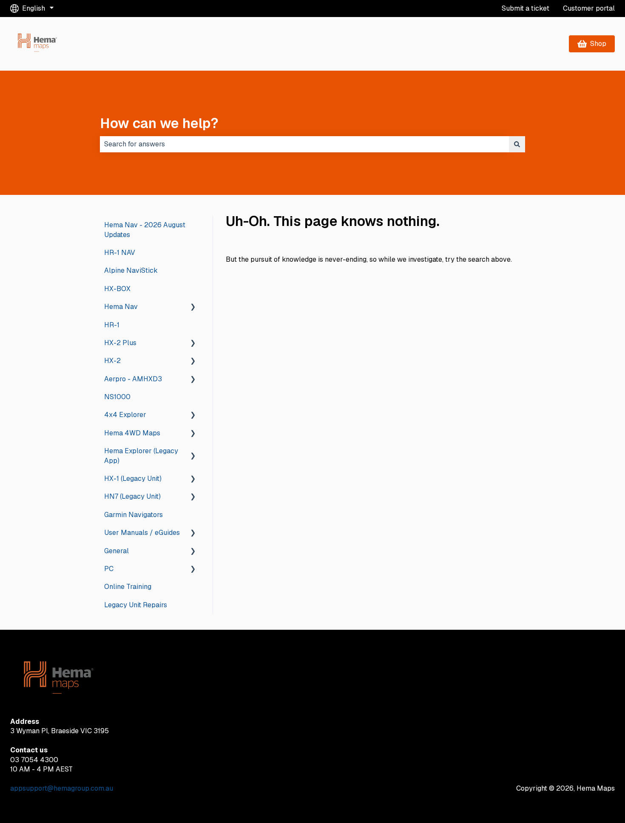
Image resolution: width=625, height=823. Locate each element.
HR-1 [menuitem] (111, 324)
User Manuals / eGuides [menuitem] (142, 532)
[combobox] (304, 144)
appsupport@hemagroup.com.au (61, 788)
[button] (193, 307)
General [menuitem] (116, 550)
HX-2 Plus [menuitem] (120, 342)
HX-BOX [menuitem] (117, 288)
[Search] (517, 144)
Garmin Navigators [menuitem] (133, 514)
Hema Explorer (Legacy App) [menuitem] (141, 455)
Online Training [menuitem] (127, 586)
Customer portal (589, 8)
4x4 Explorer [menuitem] (125, 414)
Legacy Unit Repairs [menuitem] (135, 604)
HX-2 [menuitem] (112, 360)
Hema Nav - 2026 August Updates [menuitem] (144, 229)
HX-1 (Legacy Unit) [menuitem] (133, 478)
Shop (598, 43)
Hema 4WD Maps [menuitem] (132, 433)
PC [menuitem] (109, 568)
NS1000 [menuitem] (117, 396)
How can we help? (159, 123)
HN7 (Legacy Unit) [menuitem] (132, 496)
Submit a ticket (525, 8)
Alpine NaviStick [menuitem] (131, 270)
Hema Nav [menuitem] (121, 306)
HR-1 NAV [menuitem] (119, 252)
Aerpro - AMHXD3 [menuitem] (133, 378)
